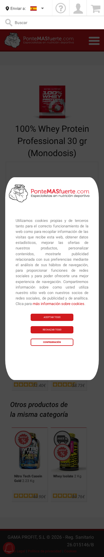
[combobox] (37, 8)
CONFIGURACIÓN (52, 342)
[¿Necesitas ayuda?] (60, 8)
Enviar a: (18, 8)
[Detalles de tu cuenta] (78, 8)
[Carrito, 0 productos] (95, 8)
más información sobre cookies (58, 304)
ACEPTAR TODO (52, 317)
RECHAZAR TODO (52, 329)
